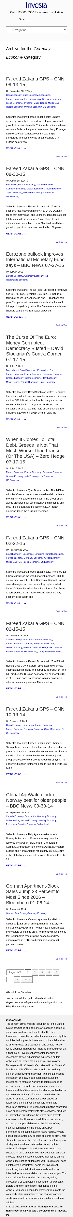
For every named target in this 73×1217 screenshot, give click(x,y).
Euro (51, 370)
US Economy (49, 107)
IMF (47, 276)
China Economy (14, 95)
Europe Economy (14, 99)
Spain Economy (47, 382)
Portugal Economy (45, 192)
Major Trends (40, 103)
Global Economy (14, 103)
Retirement (11, 824)
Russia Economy (14, 107)
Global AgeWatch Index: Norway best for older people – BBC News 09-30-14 (36, 800)
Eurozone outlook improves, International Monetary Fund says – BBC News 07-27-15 (35, 259)
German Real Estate (16, 913)
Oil (20, 562)
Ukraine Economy (33, 107)
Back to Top (61, 156)
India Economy (54, 647)
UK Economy (46, 476)
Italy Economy (50, 378)
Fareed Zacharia (32, 99)
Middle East (53, 103)
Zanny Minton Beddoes (49, 651)
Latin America (12, 820)
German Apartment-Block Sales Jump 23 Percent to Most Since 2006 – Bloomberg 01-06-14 (33, 894)
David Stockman (28, 370)
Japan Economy (14, 192)
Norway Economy (47, 820)
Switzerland (42, 824)
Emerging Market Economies (49, 554)
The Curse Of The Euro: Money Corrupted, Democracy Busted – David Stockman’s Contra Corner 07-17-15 (34, 348)
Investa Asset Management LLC (36, 4)
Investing (28, 103)
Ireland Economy (33, 378)
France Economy (45, 184)
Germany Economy (51, 99)
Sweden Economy (27, 824)
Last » (27, 979)
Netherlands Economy (17, 279)
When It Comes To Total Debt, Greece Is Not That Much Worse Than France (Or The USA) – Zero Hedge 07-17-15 (35, 450)
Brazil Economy (13, 554)
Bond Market (12, 370)
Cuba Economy (30, 95)
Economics (44, 95)
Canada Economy (15, 816)
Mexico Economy (29, 820)
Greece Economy (52, 188)
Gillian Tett (49, 643)
